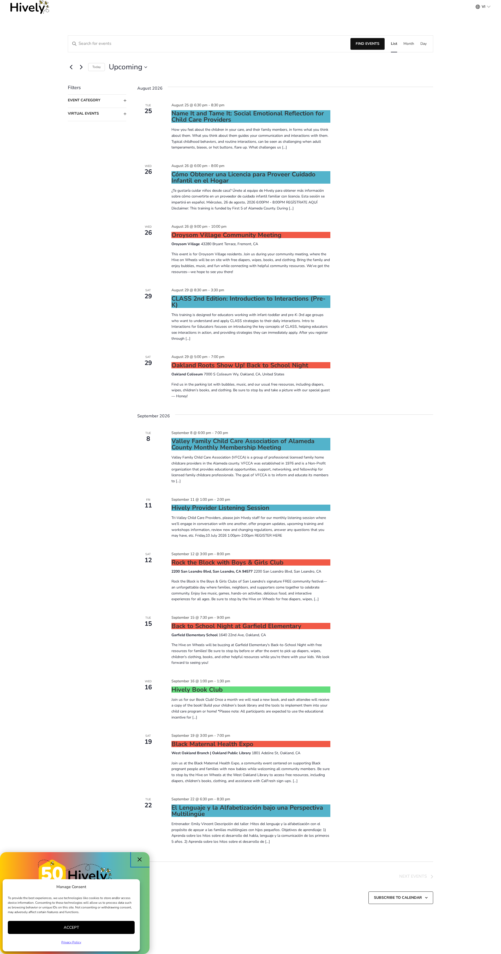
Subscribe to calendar (398, 897)
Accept (71, 927)
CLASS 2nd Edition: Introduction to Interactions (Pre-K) (248, 301)
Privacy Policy (71, 942)
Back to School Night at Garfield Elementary (236, 626)
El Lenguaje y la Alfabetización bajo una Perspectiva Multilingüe (247, 810)
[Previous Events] (71, 67)
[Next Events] (81, 67)
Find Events (367, 43)
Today (96, 67)
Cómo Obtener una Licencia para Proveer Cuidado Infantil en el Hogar (243, 177)
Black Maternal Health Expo (212, 744)
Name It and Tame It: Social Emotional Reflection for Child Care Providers (247, 116)
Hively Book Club (197, 689)
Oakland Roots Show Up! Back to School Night (239, 365)
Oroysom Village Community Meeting (226, 235)
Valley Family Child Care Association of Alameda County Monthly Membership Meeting (242, 444)
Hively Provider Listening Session (220, 508)
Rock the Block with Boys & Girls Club (227, 562)
